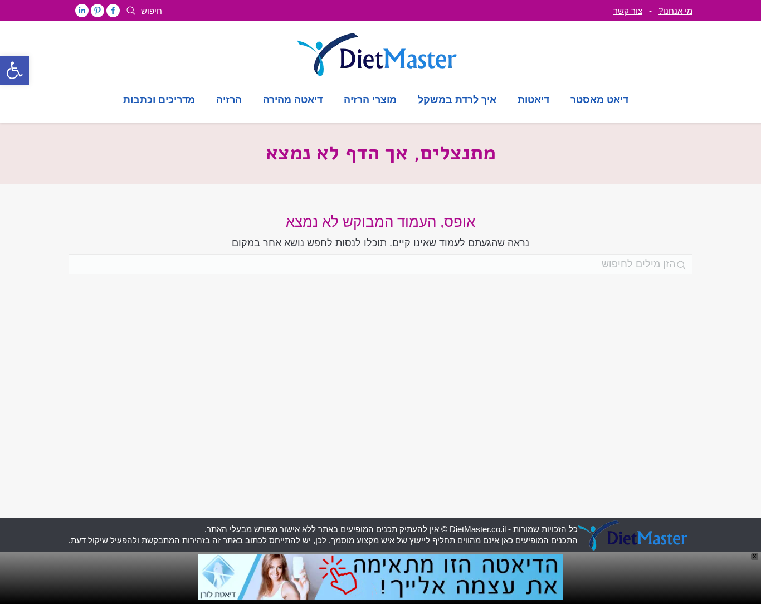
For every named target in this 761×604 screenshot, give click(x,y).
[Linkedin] (82, 10)
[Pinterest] (97, 10)
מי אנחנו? (675, 11)
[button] (14, 70)
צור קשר (627, 11)
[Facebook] (113, 10)
